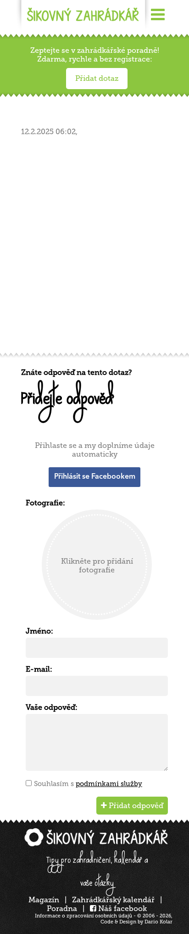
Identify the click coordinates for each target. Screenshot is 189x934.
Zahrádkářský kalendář (113, 899)
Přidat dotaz (96, 78)
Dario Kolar (158, 922)
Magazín (43, 899)
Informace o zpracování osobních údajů (83, 916)
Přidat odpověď (135, 805)
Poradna (62, 908)
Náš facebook (121, 908)
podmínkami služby (109, 784)
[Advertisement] (94, 247)
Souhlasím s (88, 784)
